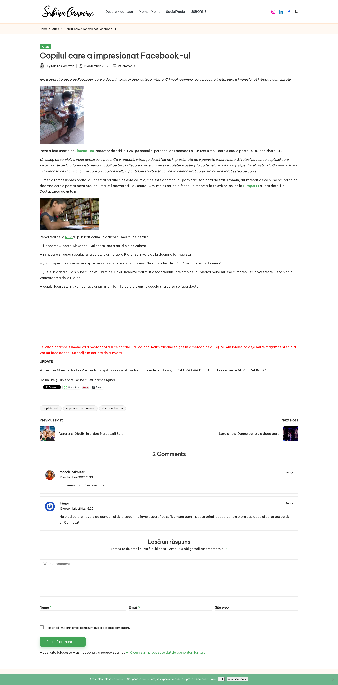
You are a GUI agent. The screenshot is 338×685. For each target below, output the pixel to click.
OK (221, 679)
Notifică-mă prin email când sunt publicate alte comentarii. (89, 628)
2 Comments (126, 66)
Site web (222, 607)
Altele (45, 46)
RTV (69, 237)
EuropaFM (251, 186)
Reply (289, 472)
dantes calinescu (112, 408)
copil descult (51, 408)
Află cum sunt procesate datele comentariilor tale (166, 652)
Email (134, 607)
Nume (45, 607)
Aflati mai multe (237, 679)
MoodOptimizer (72, 472)
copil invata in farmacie (80, 408)
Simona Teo (84, 151)
